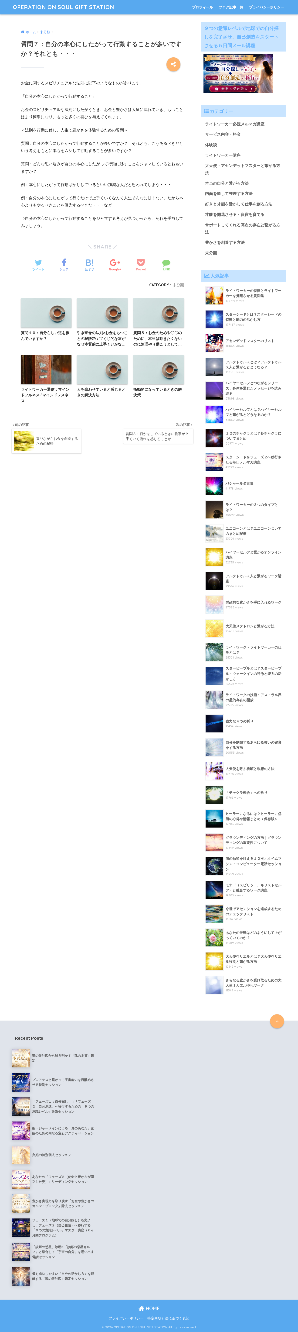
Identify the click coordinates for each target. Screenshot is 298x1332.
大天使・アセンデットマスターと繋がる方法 (242, 169)
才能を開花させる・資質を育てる (234, 214)
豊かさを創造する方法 (225, 242)
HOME (152, 1308)
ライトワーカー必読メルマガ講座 (234, 124)
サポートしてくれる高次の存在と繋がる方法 (242, 229)
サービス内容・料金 (223, 134)
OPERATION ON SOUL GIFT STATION (63, 7)
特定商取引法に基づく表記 (168, 1318)
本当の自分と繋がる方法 (227, 183)
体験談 (211, 145)
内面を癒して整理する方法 (229, 193)
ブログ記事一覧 (231, 7)
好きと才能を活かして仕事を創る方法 (238, 204)
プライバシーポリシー (266, 7)
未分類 (178, 285)
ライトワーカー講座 (223, 155)
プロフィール (202, 7)
